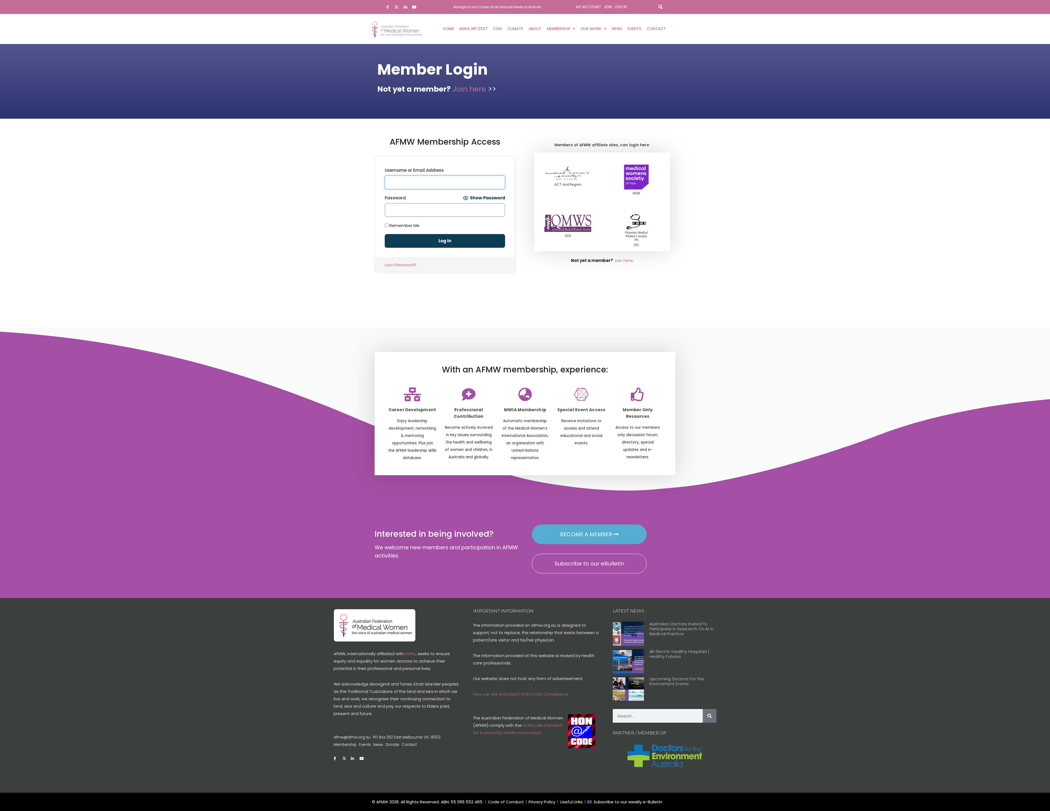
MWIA (410, 654)
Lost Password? (400, 265)
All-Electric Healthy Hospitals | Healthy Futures (679, 654)
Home (448, 28)
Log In (621, 7)
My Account (588, 7)
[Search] (709, 716)
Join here (470, 89)
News (617, 28)
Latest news (628, 611)
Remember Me (403, 225)
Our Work (591, 28)
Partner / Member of (639, 733)
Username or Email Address (414, 170)
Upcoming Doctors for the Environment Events (676, 681)
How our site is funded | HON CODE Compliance (520, 694)
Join (608, 7)
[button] (660, 7)
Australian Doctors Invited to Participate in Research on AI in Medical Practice (681, 629)
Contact (656, 28)
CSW (497, 28)
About (535, 28)
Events (634, 28)
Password (395, 198)
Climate (515, 28)
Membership (558, 28)
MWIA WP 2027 (473, 28)
